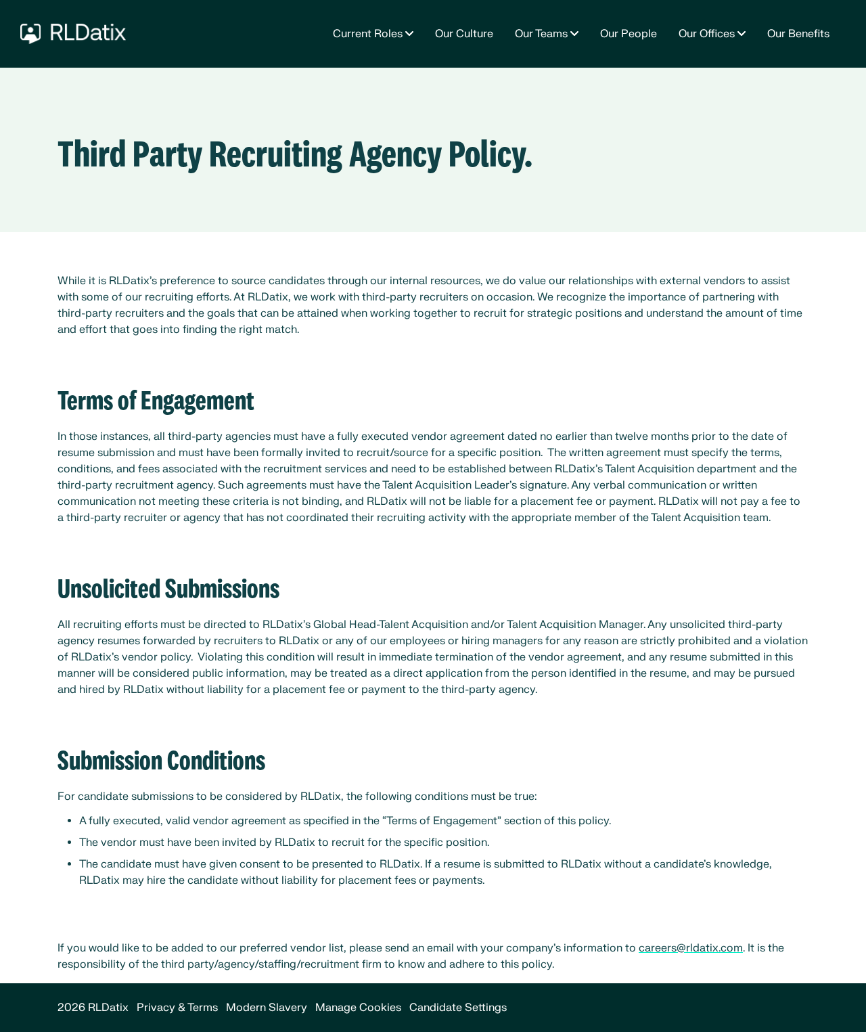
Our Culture (464, 34)
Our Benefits (798, 34)
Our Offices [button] (707, 34)
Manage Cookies (358, 1007)
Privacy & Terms (177, 1007)
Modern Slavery (266, 1007)
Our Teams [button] (541, 34)
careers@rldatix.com (691, 948)
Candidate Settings (458, 1007)
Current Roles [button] (368, 34)
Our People (628, 34)
